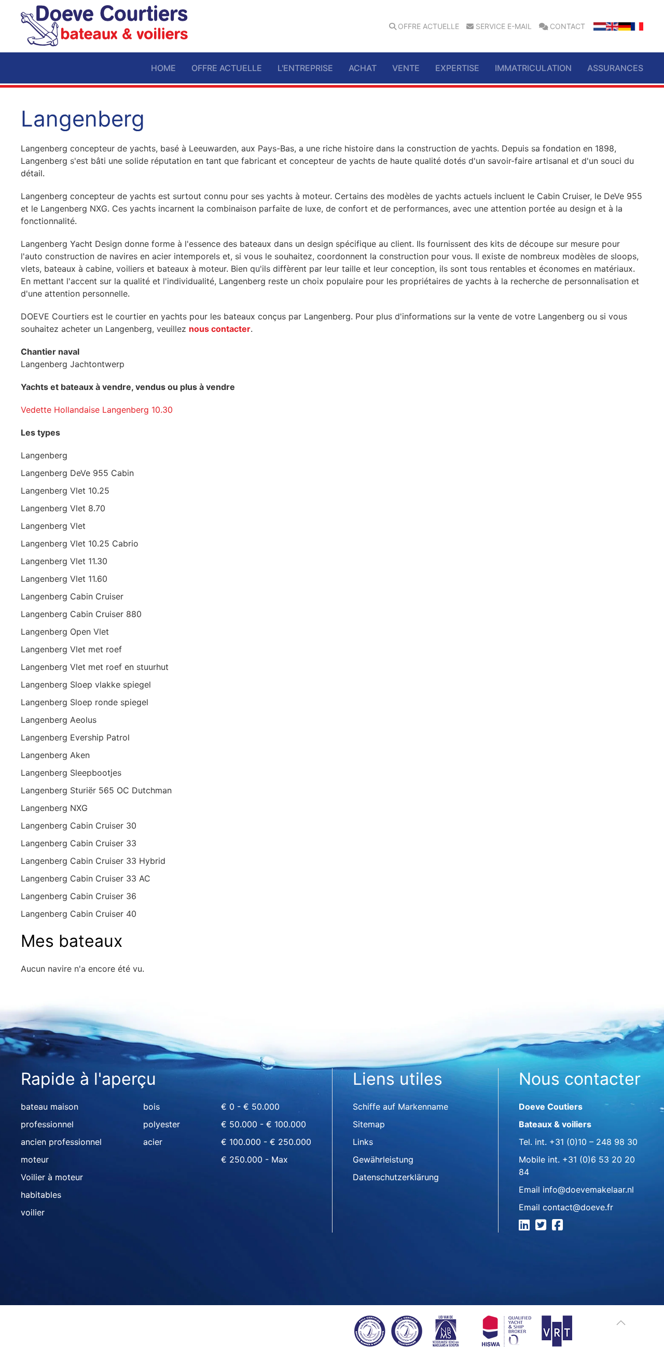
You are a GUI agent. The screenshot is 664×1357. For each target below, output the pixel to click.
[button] (621, 1323)
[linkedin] (526, 1226)
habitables (41, 1195)
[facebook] (559, 1226)
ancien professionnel (61, 1142)
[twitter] (542, 1226)
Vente (406, 68)
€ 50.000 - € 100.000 (263, 1124)
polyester (161, 1124)
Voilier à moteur (52, 1177)
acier (152, 1142)
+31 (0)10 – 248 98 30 (593, 1142)
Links (363, 1142)
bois (151, 1106)
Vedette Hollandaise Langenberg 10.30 (97, 409)
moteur (35, 1159)
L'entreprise (305, 68)
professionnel (47, 1124)
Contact (567, 26)
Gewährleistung (383, 1159)
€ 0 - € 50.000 (250, 1106)
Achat (363, 68)
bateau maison (49, 1106)
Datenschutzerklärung (396, 1177)
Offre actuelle (428, 26)
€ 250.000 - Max (254, 1159)
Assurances (615, 68)
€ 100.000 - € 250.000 (266, 1142)
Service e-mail (504, 26)
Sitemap (369, 1124)
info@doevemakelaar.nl (588, 1189)
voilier (33, 1212)
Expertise (457, 68)
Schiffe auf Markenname (400, 1106)
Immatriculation (533, 68)
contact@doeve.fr (578, 1207)
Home (163, 68)
